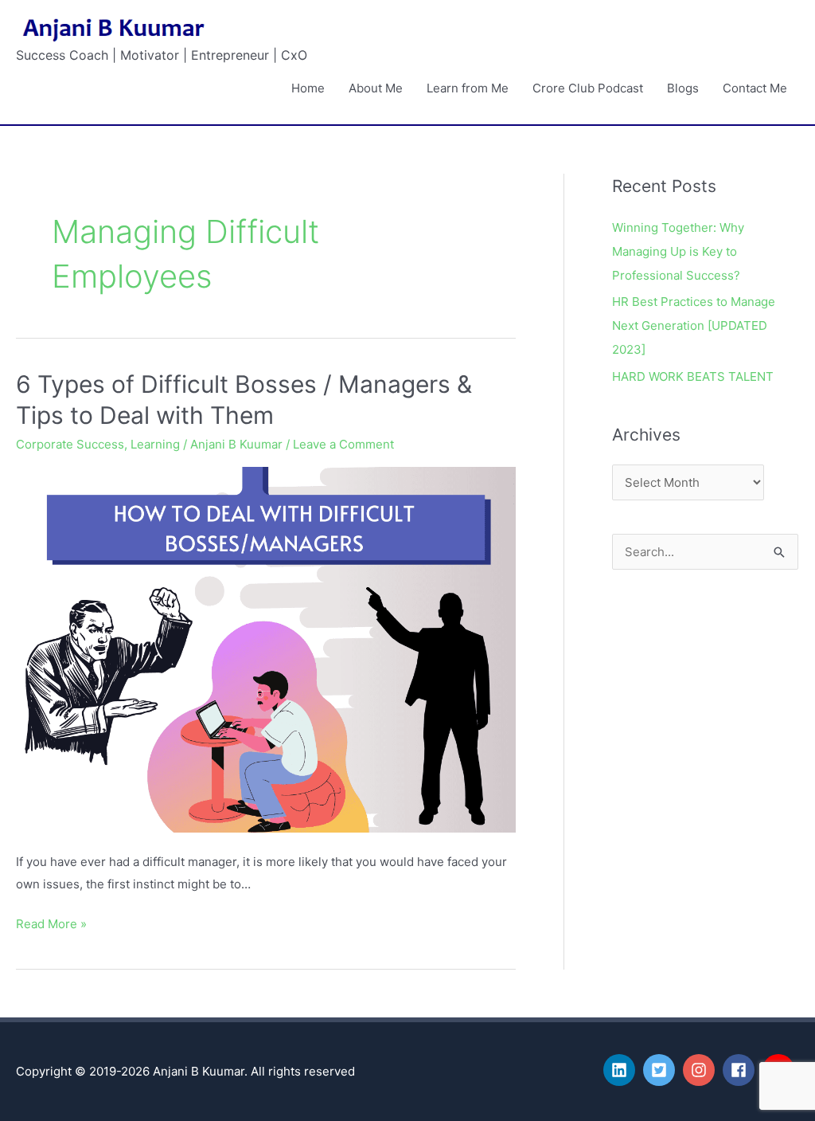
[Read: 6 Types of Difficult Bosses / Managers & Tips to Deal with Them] (266, 649)
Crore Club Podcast (587, 88)
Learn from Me (468, 88)
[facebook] (741, 1070)
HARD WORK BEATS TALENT (693, 376)
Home (308, 88)
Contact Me (755, 88)
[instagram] (701, 1070)
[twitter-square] (661, 1070)
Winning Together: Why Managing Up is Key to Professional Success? (678, 251)
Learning (155, 444)
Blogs (683, 88)
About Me (376, 88)
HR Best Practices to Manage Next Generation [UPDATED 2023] (693, 325)
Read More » (51, 922)
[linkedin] (621, 1070)
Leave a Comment (343, 444)
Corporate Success (70, 444)
